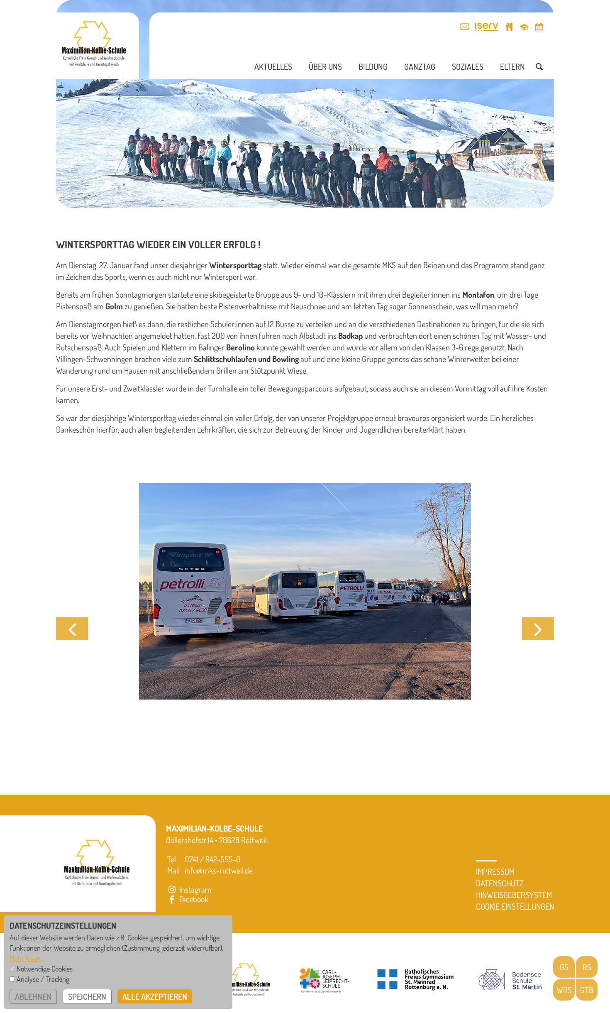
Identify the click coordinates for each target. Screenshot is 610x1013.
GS (564, 967)
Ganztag (419, 66)
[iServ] (486, 27)
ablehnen (33, 996)
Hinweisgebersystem (514, 894)
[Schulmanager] (524, 27)
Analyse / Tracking (43, 979)
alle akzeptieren (154, 996)
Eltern (512, 66)
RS (587, 967)
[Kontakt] (464, 26)
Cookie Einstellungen (515, 906)
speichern (87, 996)
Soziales (467, 66)
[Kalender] (539, 27)
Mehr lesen (25, 958)
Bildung (373, 66)
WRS (564, 989)
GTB (586, 989)
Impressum (495, 871)
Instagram (195, 889)
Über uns (325, 66)
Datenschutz (500, 883)
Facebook (193, 898)
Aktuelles (273, 66)
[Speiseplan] (509, 27)
